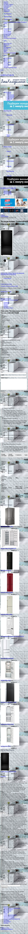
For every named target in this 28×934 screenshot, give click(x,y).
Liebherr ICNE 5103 (5, 746)
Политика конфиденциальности (12, 918)
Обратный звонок (5, 87)
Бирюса (5, 50)
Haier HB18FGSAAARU (7, 526)
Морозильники (8, 16)
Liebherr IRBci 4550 (5, 680)
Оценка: (3, 391)
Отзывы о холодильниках (10, 915)
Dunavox (6, 59)
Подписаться (4, 887)
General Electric (7, 278)
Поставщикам (7, 921)
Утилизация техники (9, 917)
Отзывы (6, 8)
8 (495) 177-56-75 (7, 75)
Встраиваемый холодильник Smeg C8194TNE (12, 636)
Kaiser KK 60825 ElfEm (6, 614)
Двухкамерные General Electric (8, 274)
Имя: (2, 372)
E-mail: (2, 375)
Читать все (3, 776)
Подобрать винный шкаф (10, 67)
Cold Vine (6, 66)
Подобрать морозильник (10, 52)
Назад (5, 26)
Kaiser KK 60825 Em (6, 570)
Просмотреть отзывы (6, 291)
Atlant (5, 51)
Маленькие (6, 44)
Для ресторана (7, 62)
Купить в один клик (6, 298)
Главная (6, 1)
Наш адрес (6, 7)
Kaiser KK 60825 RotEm (7, 592)
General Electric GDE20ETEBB (8, 771)
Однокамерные (7, 32)
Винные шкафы (8, 19)
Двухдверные (4, 273)
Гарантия (6, 3)
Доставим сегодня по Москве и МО (9, 286)
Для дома (6, 63)
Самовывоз (6, 11)
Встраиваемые (7, 34)
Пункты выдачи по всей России (12, 908)
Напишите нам (7, 5)
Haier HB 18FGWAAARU (7, 658)
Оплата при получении (6, 284)
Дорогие (10, 273)
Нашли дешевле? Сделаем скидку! (9, 300)
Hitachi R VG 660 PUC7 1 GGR (8, 702)
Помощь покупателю (9, 916)
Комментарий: (5, 377)
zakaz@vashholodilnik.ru (7, 929)
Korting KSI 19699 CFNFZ (7, 724)
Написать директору (5, 932)
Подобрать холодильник (10, 38)
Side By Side (7, 35)
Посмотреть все (8, 28)
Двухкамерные (7, 31)
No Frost (6, 30)
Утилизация (7, 9)
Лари (5, 46)
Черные (5, 36)
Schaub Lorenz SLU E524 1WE (8, 548)
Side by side (9, 98)
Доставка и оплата (8, 4)
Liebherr (6, 60)
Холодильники (7, 13)
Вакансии (6, 922)
